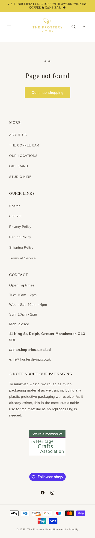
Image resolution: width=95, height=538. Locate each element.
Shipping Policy (21, 247)
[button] (9, 27)
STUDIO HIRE (20, 177)
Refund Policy (20, 237)
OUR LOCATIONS (23, 156)
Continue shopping (47, 92)
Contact (15, 216)
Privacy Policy (20, 226)
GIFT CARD (18, 166)
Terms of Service (22, 258)
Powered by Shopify (66, 529)
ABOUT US (18, 135)
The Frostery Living (39, 529)
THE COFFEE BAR (24, 145)
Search (15, 206)
